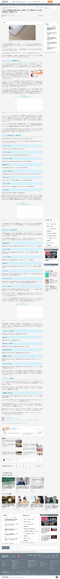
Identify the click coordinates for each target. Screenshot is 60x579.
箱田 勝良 (5, 15)
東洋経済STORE (14, 565)
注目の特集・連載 (48, 249)
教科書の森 (42, 565)
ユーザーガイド (52, 568)
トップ (10, 1)
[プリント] (42, 16)
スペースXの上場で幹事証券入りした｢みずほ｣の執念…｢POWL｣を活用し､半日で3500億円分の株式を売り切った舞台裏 (45, 537)
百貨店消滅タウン (26, 526)
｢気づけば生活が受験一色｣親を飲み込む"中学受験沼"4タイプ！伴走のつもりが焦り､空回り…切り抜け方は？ (22, 505)
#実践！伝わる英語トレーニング (13, 7)
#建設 (51, 267)
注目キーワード (47, 264)
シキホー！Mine (14, 568)
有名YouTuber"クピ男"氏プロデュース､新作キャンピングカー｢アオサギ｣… (52, 33)
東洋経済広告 (42, 562)
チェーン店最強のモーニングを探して (29, 533)
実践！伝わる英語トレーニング (15, 428)
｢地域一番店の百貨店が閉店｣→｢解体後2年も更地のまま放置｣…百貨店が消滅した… (52, 29)
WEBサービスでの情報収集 (6, 574)
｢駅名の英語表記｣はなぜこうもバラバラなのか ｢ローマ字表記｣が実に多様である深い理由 (8, 453)
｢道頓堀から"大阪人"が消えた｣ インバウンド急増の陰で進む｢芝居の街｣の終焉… (52, 38)
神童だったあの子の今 (50, 242)
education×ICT (4, 562)
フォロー (22, 15)
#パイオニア (13, 420)
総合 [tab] (6, 517)
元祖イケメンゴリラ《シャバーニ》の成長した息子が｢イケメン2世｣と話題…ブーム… (52, 48)
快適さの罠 (51, 279)
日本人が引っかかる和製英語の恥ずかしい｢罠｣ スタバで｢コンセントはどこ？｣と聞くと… (8, 445)
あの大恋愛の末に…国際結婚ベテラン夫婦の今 (52, 235)
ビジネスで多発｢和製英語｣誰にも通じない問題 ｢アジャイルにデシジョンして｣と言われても (29, 453)
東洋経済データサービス (31, 565)
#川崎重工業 (29, 420)
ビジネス (3, 4)
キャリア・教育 (15, 4)
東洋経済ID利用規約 (34, 574)
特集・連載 (17, 1)
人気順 (21, 1)
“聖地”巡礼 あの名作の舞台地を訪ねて (52, 233)
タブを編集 (56, 4)
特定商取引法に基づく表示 (26, 574)
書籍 (38, 1)
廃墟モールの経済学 (50, 226)
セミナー (30, 1)
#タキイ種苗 (35, 420)
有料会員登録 (50, 1)
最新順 (14, 1)
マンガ (27, 1)
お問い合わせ (46, 574)
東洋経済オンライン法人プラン (32, 562)
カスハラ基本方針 (40, 574)
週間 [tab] (34, 517)
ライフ (20, 4)
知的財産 (20, 574)
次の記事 (41, 7)
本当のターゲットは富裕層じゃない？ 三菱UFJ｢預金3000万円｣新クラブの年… (52, 43)
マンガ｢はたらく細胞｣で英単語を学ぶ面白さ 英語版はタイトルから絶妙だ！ (29, 449)
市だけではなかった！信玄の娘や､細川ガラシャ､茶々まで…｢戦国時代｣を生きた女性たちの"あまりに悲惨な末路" (51, 506)
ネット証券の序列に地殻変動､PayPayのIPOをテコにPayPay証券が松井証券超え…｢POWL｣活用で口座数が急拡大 (45, 530)
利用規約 (51, 569)
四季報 (35, 1)
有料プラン (52, 565)
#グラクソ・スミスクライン (21, 420)
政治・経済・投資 (9, 4)
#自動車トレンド (47, 267)
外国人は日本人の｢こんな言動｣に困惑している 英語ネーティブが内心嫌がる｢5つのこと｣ (29, 445)
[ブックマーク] (39, 16)
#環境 (54, 267)
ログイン (55, 1)
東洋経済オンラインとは (54, 562)
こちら (36, 77)
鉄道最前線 (48, 240)
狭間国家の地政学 (52, 286)
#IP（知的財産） (9, 417)
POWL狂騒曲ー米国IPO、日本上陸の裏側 (50, 260)
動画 (24, 1)
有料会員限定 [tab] (15, 517)
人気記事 (46, 24)
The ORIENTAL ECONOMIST (16, 562)
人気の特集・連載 (25, 515)
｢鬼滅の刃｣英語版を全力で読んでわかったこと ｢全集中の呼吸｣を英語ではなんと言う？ (8, 441)
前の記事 (37, 7)
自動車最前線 (49, 245)
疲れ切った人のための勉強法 (53, 273)
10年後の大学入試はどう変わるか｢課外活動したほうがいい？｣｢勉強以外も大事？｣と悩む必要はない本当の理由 (37, 505)
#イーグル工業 (7, 420)
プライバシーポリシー (14, 574)
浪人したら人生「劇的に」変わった (29, 519)
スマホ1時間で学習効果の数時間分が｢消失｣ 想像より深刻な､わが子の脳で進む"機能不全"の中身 (8, 505)
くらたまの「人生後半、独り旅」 (52, 228)
